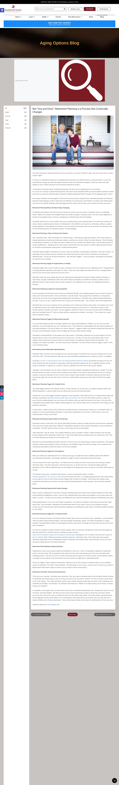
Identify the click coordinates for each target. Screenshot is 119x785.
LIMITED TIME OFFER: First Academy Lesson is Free (59, 2)
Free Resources (74, 17)
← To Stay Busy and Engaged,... (40, 614)
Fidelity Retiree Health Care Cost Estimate (63, 398)
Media (44, 17)
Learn (31, 17)
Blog (102, 17)
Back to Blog (72, 614)
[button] (2, 10)
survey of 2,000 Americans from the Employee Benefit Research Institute (64, 361)
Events (58, 17)
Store (91, 17)
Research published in (49, 476)
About (17, 17)
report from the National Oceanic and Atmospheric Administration (53, 535)
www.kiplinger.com (53, 604)
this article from (40, 191)
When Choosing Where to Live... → (105, 614)
